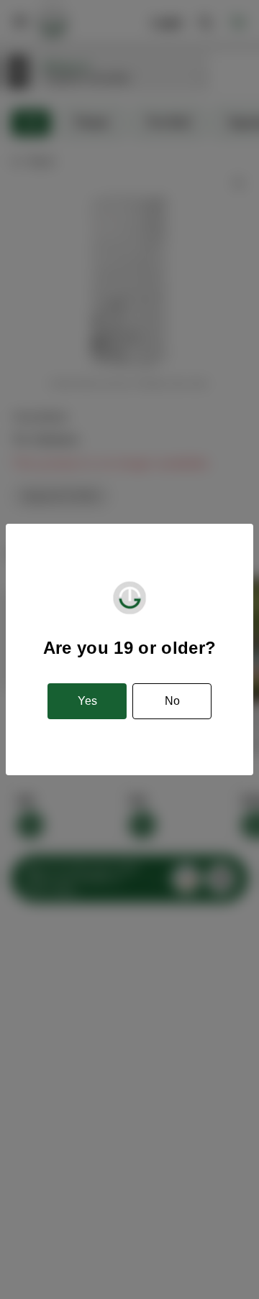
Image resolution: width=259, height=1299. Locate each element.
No (172, 701)
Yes (87, 701)
